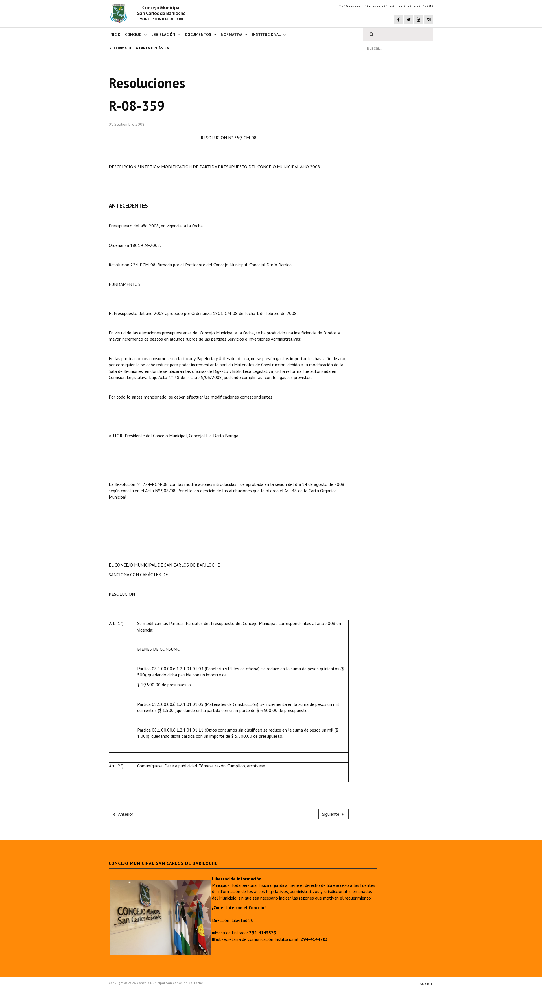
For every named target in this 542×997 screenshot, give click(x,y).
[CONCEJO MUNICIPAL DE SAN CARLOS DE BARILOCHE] (150, 13)
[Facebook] (398, 19)
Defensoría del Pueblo (415, 5)
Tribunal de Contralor (379, 5)
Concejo (133, 34)
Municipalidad (349, 5)
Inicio (115, 34)
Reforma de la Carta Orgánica (139, 48)
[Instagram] (428, 19)
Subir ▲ (426, 983)
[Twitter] (408, 19)
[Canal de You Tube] (418, 19)
